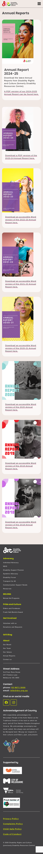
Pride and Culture (12, 604)
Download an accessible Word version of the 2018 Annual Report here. (20, 525)
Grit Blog (7, 634)
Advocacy (8, 558)
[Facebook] (6, 702)
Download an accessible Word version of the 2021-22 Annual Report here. (20, 284)
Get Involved (9, 618)
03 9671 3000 (18, 687)
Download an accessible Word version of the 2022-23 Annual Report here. (20, 220)
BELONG (7, 594)
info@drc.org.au (19, 690)
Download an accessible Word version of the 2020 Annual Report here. (20, 407)
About (6, 640)
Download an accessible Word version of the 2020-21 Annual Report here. (20, 348)
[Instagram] (14, 702)
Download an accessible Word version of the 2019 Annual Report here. (20, 466)
